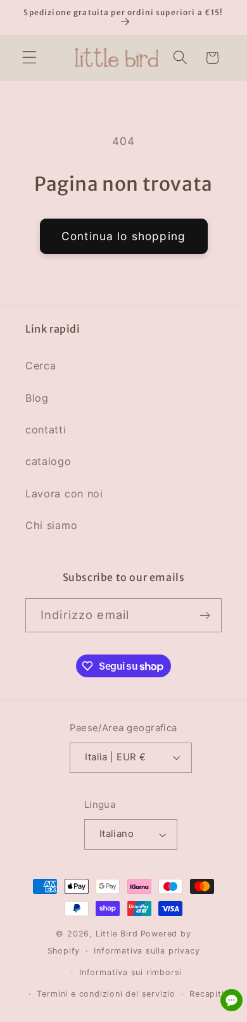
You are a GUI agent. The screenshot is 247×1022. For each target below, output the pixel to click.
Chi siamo (51, 525)
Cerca (40, 365)
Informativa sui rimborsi (130, 972)
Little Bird (117, 933)
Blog (37, 398)
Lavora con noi (64, 493)
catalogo (48, 461)
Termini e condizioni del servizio (106, 994)
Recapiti (206, 994)
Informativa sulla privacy (147, 950)
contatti (45, 429)
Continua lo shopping (123, 236)
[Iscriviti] (205, 615)
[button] (29, 58)
